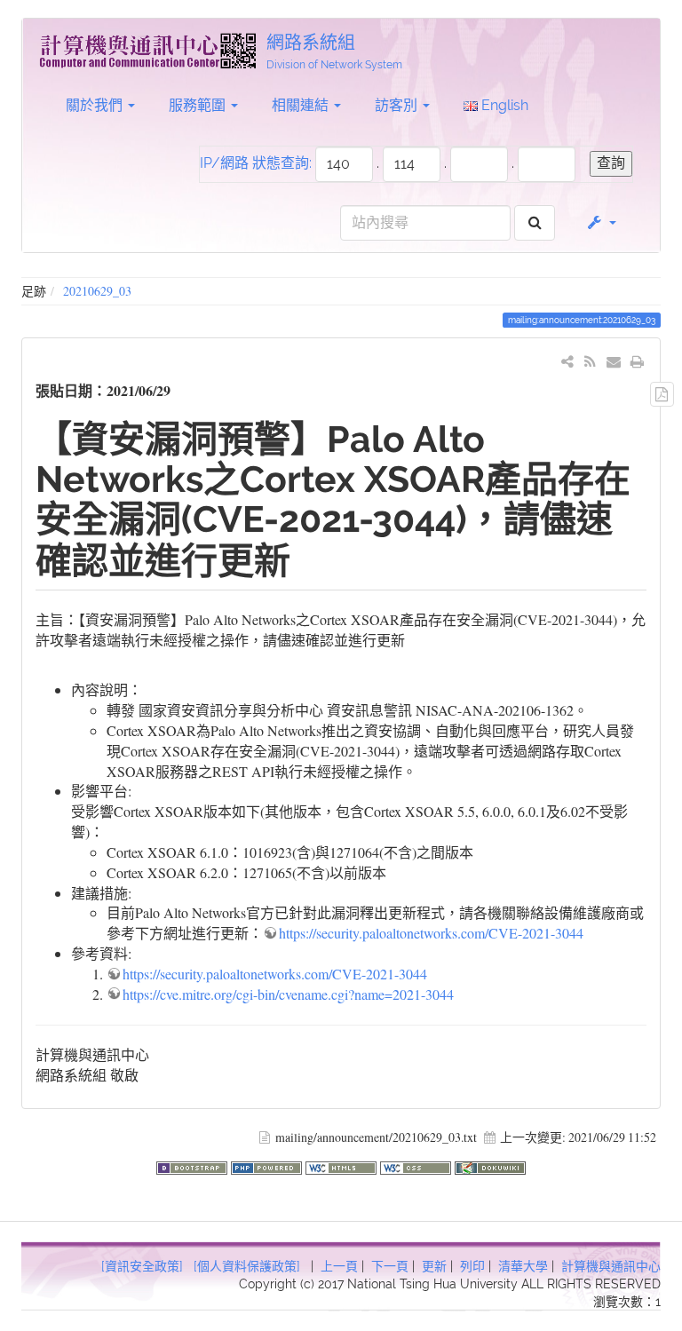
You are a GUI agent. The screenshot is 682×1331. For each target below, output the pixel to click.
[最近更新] (590, 361)
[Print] (637, 361)
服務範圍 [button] (199, 105)
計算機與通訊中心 (611, 1266)
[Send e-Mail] (614, 361)
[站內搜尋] (535, 223)
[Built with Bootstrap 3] (193, 1165)
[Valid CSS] (417, 1165)
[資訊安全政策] (142, 1266)
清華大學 (523, 1266)
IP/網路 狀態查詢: (256, 162)
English (503, 105)
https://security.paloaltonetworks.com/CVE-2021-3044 (431, 932)
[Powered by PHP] (268, 1165)
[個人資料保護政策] (247, 1266)
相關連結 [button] (302, 105)
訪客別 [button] (398, 105)
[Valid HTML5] (342, 1165)
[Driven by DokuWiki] (490, 1165)
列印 (472, 1266)
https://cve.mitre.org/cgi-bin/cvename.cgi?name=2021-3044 (288, 994)
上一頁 (339, 1266)
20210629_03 (97, 290)
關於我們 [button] (96, 105)
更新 (434, 1266)
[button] (601, 223)
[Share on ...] (568, 361)
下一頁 (389, 1266)
